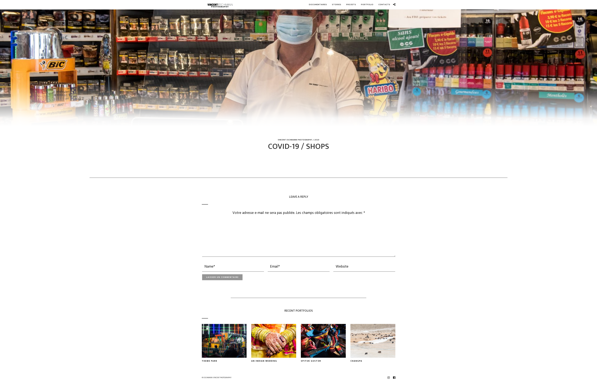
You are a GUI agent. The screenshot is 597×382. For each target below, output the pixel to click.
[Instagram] (388, 377)
